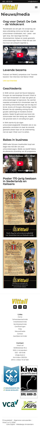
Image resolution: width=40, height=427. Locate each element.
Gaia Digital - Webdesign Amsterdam (20, 424)
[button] (36, 7)
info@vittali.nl (33, 1)
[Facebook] (15, 307)
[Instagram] (20, 307)
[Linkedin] (25, 307)
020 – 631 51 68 (7, 1)
